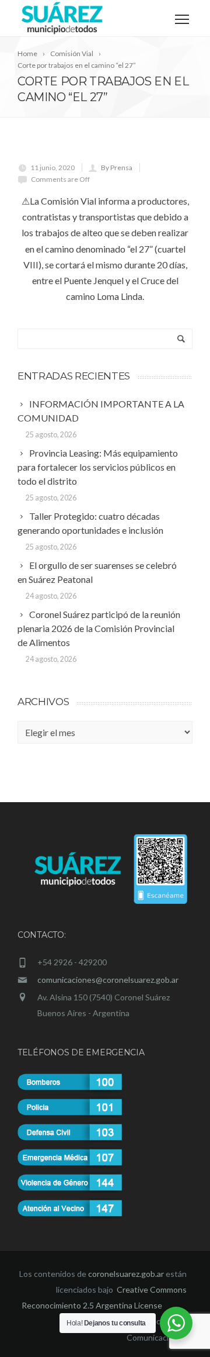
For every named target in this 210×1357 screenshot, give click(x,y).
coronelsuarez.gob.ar (126, 1274)
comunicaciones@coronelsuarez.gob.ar (107, 980)
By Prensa (116, 167)
